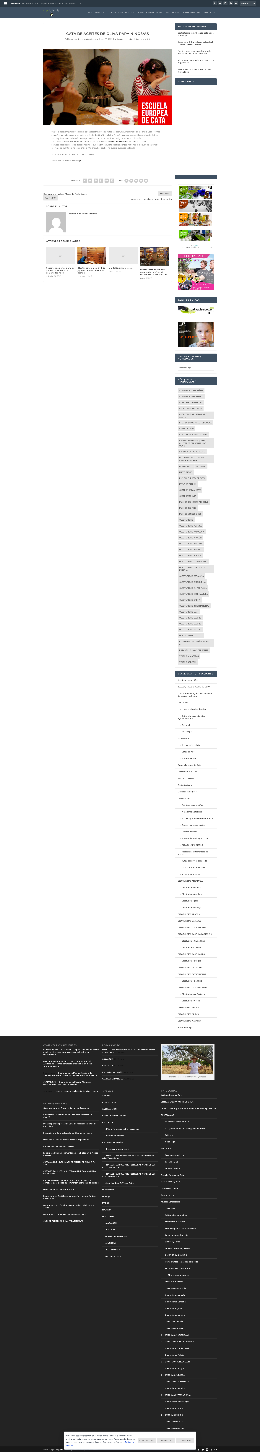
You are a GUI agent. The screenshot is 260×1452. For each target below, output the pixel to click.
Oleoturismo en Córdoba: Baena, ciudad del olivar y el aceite (68, 1206)
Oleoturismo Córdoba (192, 894)
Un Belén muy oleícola (121, 268)
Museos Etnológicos (190, 514)
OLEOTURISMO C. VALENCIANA (193, 561)
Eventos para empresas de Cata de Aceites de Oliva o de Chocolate (194, 52)
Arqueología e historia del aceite (193, 415)
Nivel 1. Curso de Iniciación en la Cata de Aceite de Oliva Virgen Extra (128, 1050)
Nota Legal (187, 731)
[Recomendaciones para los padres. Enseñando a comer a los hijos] (60, 255)
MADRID (106, 1203)
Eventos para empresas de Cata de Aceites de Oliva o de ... (55, 3)
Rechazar (166, 1440)
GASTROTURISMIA (191, 12)
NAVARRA (106, 1209)
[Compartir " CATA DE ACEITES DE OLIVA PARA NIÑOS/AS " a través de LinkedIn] (101, 180)
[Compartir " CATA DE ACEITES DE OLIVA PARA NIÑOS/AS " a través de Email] (106, 180)
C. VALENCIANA (109, 1102)
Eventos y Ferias (187, 484)
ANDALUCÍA (107, 1059)
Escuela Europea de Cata (192, 478)
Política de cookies (115, 1135)
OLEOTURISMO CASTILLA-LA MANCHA (192, 568)
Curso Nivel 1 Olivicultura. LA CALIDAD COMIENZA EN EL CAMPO (195, 43)
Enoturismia (172, 12)
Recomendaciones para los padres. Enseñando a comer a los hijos (60, 270)
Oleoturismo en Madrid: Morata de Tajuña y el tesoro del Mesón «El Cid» (153, 272)
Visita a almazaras (189, 656)
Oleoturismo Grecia (189, 600)
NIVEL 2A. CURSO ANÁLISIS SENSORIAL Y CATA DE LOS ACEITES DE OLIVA (128, 1165)
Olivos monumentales (191, 635)
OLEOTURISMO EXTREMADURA (193, 594)
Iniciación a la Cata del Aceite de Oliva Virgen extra (196, 61)
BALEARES (110, 1229)
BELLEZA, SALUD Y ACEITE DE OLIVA (195, 422)
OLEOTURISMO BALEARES (191, 549)
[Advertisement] (198, 128)
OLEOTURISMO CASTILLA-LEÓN (192, 954)
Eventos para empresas (117, 1149)
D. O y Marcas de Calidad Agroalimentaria (191, 459)
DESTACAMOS (185, 466)
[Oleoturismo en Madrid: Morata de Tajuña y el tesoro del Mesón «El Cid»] (154, 256)
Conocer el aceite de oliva (193, 434)
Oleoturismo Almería (190, 526)
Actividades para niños (191, 396)
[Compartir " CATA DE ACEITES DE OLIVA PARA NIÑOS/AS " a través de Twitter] (90, 180)
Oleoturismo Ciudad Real (192, 582)
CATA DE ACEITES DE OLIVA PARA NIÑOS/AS (63, 1221)
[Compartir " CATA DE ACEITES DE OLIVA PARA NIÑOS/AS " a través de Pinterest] (95, 180)
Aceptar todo (146, 1440)
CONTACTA (209, 12)
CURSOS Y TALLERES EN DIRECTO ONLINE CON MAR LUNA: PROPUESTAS (70, 1172)
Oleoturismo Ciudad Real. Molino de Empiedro (65, 1214)
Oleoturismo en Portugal (193, 588)
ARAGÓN (106, 1095)
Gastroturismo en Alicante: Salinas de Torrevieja (196, 34)
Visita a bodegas (187, 662)
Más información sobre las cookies (122, 1129)
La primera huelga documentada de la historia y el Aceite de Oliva (70, 1154)
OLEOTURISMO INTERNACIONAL (194, 606)
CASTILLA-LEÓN (109, 1109)
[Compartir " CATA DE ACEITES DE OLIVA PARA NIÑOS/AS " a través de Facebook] (85, 180)
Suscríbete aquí (185, 368)
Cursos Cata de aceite (120, 12)
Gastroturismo (185, 785)
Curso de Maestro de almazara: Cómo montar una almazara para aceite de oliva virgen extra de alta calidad (71, 1181)
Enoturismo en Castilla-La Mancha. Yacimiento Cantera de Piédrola (69, 1197)
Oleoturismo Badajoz (190, 543)
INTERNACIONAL (114, 1256)
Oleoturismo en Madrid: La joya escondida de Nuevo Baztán (91, 270)
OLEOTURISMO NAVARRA (189, 1020)
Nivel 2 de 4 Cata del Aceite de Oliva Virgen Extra (194, 70)
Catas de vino (186, 428)
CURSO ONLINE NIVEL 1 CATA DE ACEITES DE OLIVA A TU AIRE (69, 1163)
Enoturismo (185, 472)
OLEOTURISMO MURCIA (188, 1014)
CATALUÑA (111, 1243)
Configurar (185, 1440)
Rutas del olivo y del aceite (193, 650)
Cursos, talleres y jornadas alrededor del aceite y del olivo (194, 443)
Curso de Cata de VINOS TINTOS (58, 1146)
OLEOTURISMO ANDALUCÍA (191, 531)
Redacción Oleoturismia (88, 39)
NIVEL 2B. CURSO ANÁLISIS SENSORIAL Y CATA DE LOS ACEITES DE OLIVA (128, 1175)
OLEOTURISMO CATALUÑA (191, 576)
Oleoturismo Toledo (190, 629)
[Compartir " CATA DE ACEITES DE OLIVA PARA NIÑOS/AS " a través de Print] (112, 180)
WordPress (93, 1449)
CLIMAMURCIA (49, 1082)
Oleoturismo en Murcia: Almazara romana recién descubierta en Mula (67, 1083)
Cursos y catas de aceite (192, 451)
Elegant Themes (63, 1449)
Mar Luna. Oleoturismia (54, 1061)
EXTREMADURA (113, 1249)
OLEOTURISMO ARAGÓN (190, 537)
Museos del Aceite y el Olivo (194, 502)
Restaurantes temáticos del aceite (194, 642)
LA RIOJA (106, 1196)
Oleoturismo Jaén (188, 612)
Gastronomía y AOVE (190, 490)
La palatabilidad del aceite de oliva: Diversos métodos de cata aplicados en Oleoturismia (71, 1052)
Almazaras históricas (190, 402)
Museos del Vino (187, 508)
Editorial (201, 466)
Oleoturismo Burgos (190, 555)
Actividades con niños (124, 39)
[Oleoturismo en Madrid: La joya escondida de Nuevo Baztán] (91, 255)
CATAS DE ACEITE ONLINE (150, 12)
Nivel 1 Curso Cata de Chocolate (58, 1189)
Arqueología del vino (190, 408)
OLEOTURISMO (95, 12)
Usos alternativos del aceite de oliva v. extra (77, 1091)
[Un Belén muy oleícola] (123, 255)
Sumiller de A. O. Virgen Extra (120, 1183)
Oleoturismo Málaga (191, 907)
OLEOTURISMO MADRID (190, 617)
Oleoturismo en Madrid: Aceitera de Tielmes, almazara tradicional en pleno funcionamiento (67, 1063)
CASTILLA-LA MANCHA (112, 1078)
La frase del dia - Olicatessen (57, 1049)
